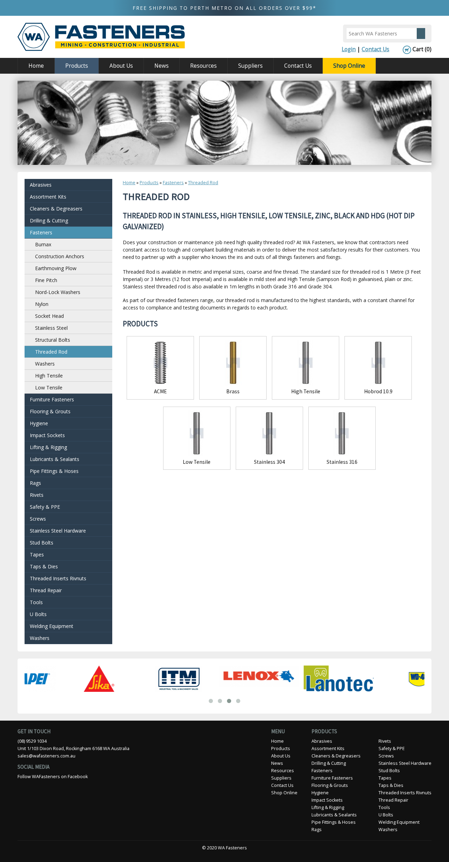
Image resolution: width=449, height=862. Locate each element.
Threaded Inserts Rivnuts (58, 578)
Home (36, 65)
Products (71, 65)
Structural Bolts (52, 339)
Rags (35, 483)
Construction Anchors (59, 256)
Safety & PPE (45, 506)
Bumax (43, 244)
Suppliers (250, 65)
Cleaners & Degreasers (56, 208)
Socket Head (49, 316)
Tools (36, 602)
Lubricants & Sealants (54, 459)
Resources (198, 65)
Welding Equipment (51, 626)
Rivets (36, 495)
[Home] (101, 37)
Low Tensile (196, 462)
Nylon (41, 304)
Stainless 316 (342, 462)
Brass (233, 391)
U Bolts (38, 614)
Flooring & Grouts (50, 411)
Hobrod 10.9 (378, 391)
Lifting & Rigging (48, 447)
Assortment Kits (48, 196)
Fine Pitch (46, 280)
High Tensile (305, 391)
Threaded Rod (203, 183)
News (161, 65)
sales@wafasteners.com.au (46, 756)
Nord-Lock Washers (57, 292)
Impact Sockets (47, 435)
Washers (45, 363)
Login (349, 49)
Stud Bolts (41, 542)
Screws (38, 518)
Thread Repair (46, 590)
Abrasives (41, 184)
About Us (116, 65)
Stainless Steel (51, 328)
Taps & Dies (44, 566)
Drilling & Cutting (49, 220)
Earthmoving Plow (55, 268)
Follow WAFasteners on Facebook (53, 777)
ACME (160, 391)
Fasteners (173, 183)
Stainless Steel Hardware (58, 530)
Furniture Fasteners (52, 399)
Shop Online (349, 65)
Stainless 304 (269, 462)
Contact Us (375, 49)
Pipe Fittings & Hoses (54, 471)
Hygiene (39, 423)
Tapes (37, 554)
